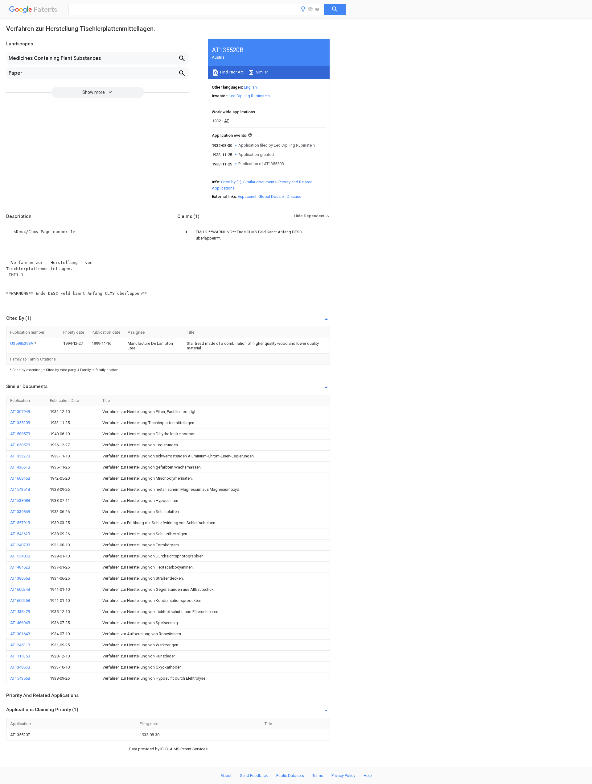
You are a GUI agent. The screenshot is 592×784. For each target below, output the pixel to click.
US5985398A (22, 343)
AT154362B (20, 534)
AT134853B (20, 667)
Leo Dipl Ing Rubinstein (249, 96)
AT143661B (20, 467)
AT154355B (20, 678)
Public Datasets (290, 775)
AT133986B (20, 511)
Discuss (294, 196)
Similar (261, 72)
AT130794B (20, 411)
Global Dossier (271, 196)
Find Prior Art (231, 72)
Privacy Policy (343, 775)
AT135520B (20, 422)
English (250, 87)
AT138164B (20, 634)
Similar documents (260, 182)
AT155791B (20, 522)
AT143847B (20, 611)
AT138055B (20, 578)
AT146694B (20, 622)
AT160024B (20, 589)
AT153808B (20, 500)
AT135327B (20, 456)
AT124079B (20, 545)
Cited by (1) (231, 182)
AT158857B (20, 434)
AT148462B (20, 567)
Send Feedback (254, 775)
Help (368, 775)
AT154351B (20, 489)
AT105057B (20, 445)
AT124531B (20, 645)
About (226, 775)
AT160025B (20, 600)
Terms (317, 775)
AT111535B (20, 656)
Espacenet (247, 196)
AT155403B (20, 556)
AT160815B (20, 478)
